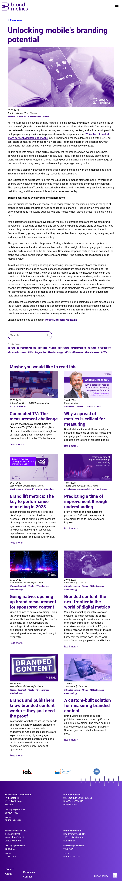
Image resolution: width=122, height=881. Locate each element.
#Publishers (104, 347)
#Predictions (70, 489)
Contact (27, 876)
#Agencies (40, 352)
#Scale (46, 117)
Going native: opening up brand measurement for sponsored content (33, 602)
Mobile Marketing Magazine (61, 319)
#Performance (34, 117)
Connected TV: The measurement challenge (34, 416)
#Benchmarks (92, 352)
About (8, 873)
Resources (16, 20)
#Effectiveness (28, 347)
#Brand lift (21, 117)
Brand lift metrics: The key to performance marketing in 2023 (32, 501)
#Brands (92, 347)
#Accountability (84, 489)
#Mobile (11, 117)
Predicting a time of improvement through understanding (85, 501)
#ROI (30, 352)
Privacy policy (100, 876)
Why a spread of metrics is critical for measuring (84, 419)
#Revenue (77, 352)
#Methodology (55, 352)
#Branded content (17, 352)
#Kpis (68, 352)
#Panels (79, 406)
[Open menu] (116, 5)
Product (9, 869)
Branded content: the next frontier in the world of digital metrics (87, 602)
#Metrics (42, 347)
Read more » (17, 444)
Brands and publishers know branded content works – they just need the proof (32, 708)
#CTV (104, 352)
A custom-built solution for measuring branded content (87, 705)
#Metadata (63, 347)
